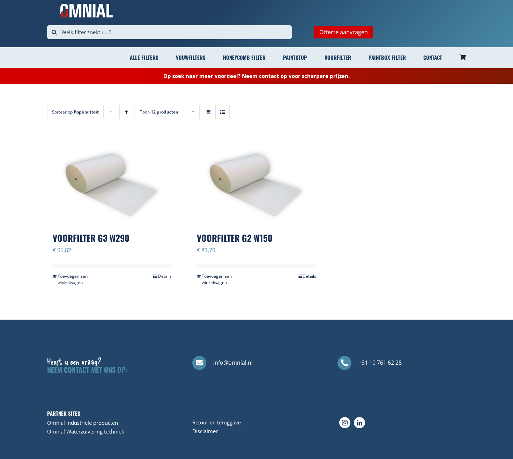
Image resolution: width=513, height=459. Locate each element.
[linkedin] (359, 422)
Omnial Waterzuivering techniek (85, 431)
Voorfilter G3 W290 (91, 237)
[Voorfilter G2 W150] (256, 179)
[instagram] (344, 422)
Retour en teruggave (216, 422)
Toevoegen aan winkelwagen (73, 279)
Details (165, 276)
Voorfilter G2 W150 (235, 237)
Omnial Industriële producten (82, 422)
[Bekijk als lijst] (222, 112)
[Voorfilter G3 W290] (112, 179)
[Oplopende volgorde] (126, 112)
